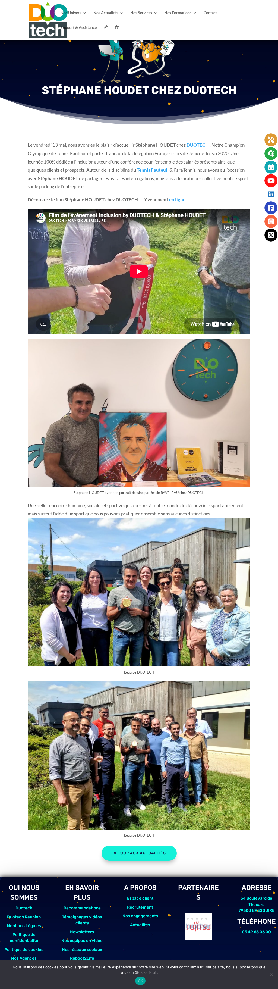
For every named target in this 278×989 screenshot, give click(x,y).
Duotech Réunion (24, 917)
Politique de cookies (23, 949)
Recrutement (140, 907)
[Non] (271, 974)
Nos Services (141, 13)
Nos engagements (140, 915)
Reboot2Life (82, 958)
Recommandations (82, 908)
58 (201, 927)
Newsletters (82, 931)
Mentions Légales (24, 925)
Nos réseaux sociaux (82, 949)
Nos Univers (71, 13)
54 (202, 919)
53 (197, 919)
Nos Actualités (105, 13)
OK (140, 981)
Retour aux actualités (139, 853)
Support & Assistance (79, 28)
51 (188, 919)
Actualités (140, 924)
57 (196, 927)
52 (192, 919)
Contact (210, 13)
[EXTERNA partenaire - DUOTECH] (198, 938)
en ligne (177, 199)
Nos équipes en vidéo (82, 940)
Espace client (140, 898)
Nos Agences (24, 958)
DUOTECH (198, 145)
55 (206, 919)
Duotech (23, 908)
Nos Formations (177, 13)
